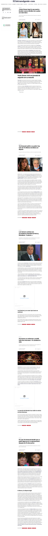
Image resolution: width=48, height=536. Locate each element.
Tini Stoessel (32, 175)
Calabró (37, 188)
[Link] (38, 19)
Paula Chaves (19, 40)
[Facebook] (3, 12)
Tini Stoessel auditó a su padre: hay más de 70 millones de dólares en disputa (6, 18)
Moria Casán (26, 263)
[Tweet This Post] (37, 19)
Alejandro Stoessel (20, 178)
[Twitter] (6, 12)
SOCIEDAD (18, 4)
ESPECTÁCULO (30, 4)
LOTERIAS (35, 4)
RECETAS (44, 4)
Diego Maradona (28, 266)
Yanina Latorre (28, 41)
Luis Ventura (24, 281)
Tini (23, 174)
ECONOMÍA (14, 4)
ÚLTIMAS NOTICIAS (4, 4)
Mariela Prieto (29, 425)
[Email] (10, 12)
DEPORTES (25, 4)
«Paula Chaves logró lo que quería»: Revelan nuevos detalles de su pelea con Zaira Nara (6, 9)
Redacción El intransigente (22, 19)
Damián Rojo (30, 217)
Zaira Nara (23, 40)
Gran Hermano (36, 381)
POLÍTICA (10, 4)
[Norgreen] (7, 25)
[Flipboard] (8, 12)
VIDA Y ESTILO (40, 4)
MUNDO (21, 4)
